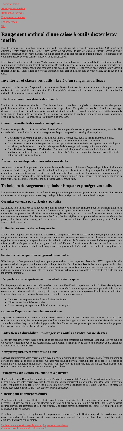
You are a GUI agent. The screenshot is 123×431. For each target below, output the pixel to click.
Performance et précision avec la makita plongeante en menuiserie (34, 425)
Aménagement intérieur (13, 8)
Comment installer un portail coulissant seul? (23, 428)
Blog (3, 26)
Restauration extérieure (13, 13)
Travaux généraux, (10, 4)
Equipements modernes (13, 17)
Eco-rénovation (9, 22)
